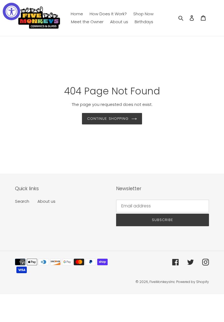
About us (46, 201)
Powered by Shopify (192, 281)
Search (22, 201)
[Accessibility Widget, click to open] (11, 11)
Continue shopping (108, 118)
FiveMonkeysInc (162, 281)
